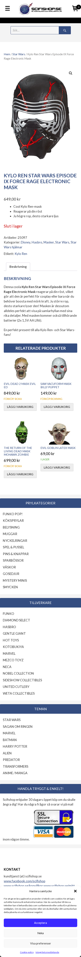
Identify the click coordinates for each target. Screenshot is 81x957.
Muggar (10, 534)
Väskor (9, 567)
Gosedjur (11, 574)
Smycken (10, 587)
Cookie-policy (27, 952)
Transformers (15, 766)
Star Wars (18, 54)
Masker (49, 242)
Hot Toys (11, 640)
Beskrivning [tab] (18, 267)
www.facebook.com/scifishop (24, 881)
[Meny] (7, 8)
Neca (7, 667)
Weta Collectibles (19, 693)
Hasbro (37, 242)
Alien (7, 753)
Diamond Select (16, 620)
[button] (75, 891)
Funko (8, 614)
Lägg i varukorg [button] (20, 406)
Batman (10, 740)
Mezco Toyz (13, 660)
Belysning (11, 527)
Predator (11, 760)
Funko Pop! (13, 514)
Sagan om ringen (18, 727)
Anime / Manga (15, 773)
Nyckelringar (15, 541)
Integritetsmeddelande (47, 952)
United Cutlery (16, 687)
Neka (40, 933)
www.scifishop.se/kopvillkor (24, 886)
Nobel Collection (18, 673)
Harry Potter (15, 746)
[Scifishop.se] (40, 9)
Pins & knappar (16, 554)
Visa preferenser (40, 943)
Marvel (9, 653)
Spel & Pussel (13, 547)
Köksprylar (13, 521)
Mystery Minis (15, 580)
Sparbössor (13, 560)
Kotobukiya (13, 647)
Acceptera (40, 922)
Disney (25, 242)
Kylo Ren (21, 254)
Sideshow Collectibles (22, 680)
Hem (7, 54)
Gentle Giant (14, 633)
